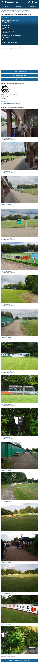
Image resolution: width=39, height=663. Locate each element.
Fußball (6, 7)
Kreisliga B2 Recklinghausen (22, 10)
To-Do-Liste (20, 79)
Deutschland (11, 10)
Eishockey (31, 7)
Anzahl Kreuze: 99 (7, 40)
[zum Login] (2, 2)
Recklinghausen (26, 12)
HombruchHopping (6, 138)
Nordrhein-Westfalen (16, 12)
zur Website (5, 101)
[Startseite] (11, 3)
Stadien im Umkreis (20, 75)
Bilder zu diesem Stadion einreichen (19, 660)
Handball (19, 7)
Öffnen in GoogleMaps (20, 71)
